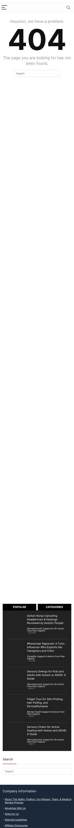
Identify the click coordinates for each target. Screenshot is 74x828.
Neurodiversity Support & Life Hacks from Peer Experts (45, 629)
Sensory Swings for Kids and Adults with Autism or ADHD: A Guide (46, 675)
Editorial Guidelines (16, 819)
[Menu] (4, 7)
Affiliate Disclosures (16, 825)
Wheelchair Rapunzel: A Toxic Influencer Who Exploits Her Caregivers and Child (46, 647)
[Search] (68, 7)
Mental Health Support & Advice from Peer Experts (45, 712)
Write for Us (12, 814)
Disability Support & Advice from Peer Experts (46, 657)
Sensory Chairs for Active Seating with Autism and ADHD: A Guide (47, 730)
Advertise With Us (15, 808)
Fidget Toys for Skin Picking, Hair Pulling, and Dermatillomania (45, 703)
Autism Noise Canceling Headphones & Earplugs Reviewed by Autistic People (45, 619)
